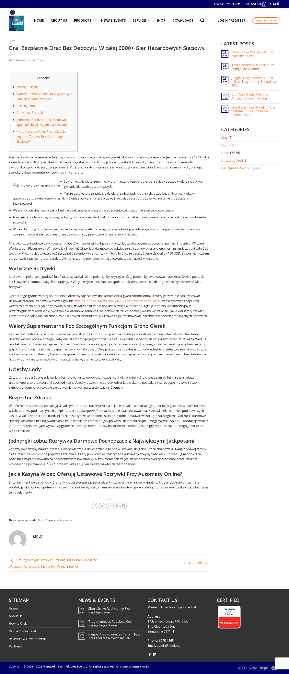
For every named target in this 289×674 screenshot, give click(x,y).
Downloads (182, 20)
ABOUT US (59, 20)
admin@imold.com (170, 645)
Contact (218, 4)
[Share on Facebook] (95, 506)
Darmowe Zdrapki (29, 112)
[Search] (203, 20)
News (12, 41)
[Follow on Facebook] (271, 4)
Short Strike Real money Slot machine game (252, 54)
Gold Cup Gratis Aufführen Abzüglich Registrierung (250, 96)
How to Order (19, 623)
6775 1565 (166, 640)
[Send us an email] (274, 4)
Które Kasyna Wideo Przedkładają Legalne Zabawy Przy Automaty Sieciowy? (41, 136)
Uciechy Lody (25, 106)
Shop (160, 20)
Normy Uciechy (27, 87)
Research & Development (27, 639)
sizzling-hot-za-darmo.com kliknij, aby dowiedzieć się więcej (117, 301)
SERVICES (140, 20)
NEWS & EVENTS (113, 20)
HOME (39, 20)
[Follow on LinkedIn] (278, 4)
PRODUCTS (82, 20)
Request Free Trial (22, 631)
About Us (16, 616)
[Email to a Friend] (109, 506)
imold (44, 60)
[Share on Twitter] (102, 506)
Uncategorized (232, 160)
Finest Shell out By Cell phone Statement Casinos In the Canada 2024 (253, 111)
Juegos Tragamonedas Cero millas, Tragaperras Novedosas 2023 (254, 81)
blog (224, 137)
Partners (15, 646)
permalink (69, 520)
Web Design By (133, 666)
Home (13, 608)
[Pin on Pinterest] (116, 506)
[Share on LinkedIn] (123, 506)
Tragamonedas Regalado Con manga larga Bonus (253, 67)
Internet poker (191, 562)
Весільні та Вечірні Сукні (240, 168)
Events (226, 145)
